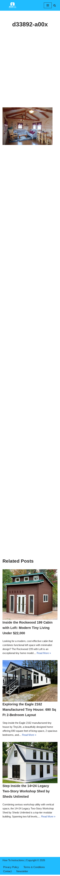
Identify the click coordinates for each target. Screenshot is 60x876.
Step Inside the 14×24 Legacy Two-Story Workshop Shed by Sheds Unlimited (26, 791)
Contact (7, 871)
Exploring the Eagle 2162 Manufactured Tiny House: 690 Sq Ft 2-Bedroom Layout (29, 709)
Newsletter (22, 871)
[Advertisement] (30, 76)
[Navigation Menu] (48, 5)
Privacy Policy (11, 867)
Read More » (44, 653)
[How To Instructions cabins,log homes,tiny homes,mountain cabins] (12, 5)
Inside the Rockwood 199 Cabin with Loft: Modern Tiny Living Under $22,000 (27, 628)
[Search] (54, 5)
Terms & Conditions (34, 867)
